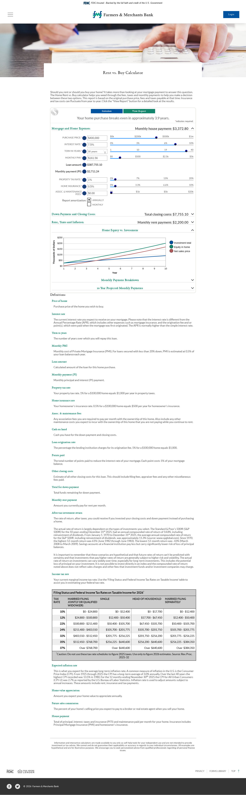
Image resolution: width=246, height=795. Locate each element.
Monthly (97, 204)
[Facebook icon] (9, 786)
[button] (123, 129)
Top (233, 771)
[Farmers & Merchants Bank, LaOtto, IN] (123, 14)
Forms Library (218, 771)
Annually (98, 200)
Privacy (199, 771)
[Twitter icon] (17, 786)
